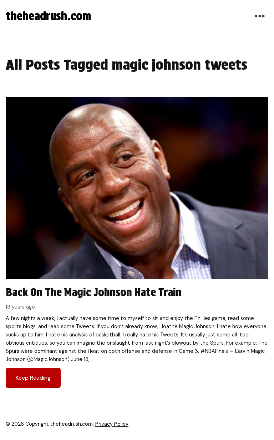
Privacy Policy (111, 424)
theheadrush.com (48, 16)
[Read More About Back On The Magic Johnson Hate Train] (137, 245)
